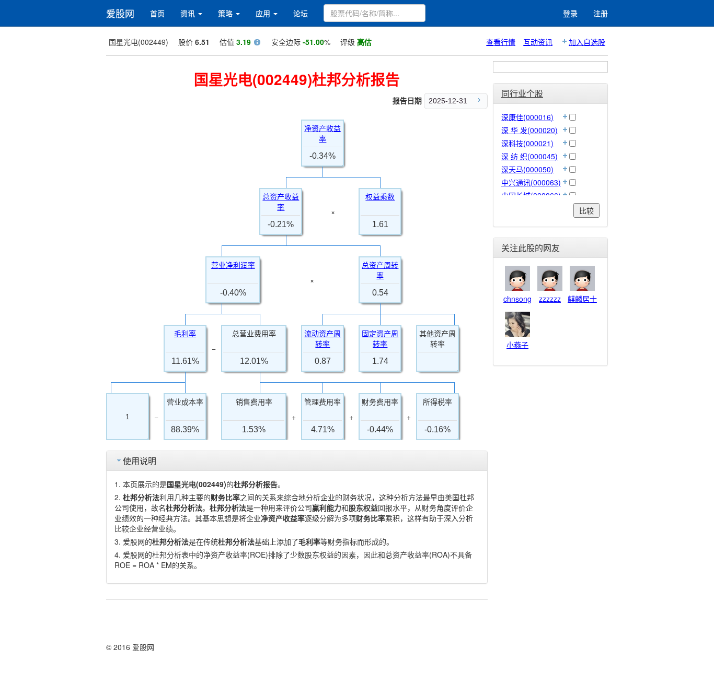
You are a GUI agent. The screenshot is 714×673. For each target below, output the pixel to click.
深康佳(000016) (527, 117)
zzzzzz (550, 298)
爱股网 (120, 13)
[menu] (456, 101)
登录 (570, 13)
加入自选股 (587, 42)
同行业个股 (522, 93)
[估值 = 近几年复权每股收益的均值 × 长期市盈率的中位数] (257, 43)
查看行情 (500, 42)
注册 (600, 13)
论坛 (300, 13)
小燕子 (517, 344)
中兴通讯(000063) (531, 182)
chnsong (517, 298)
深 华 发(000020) (529, 130)
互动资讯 (537, 42)
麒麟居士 (582, 298)
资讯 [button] (188, 13)
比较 (586, 210)
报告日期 (407, 100)
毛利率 (185, 333)
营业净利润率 (233, 265)
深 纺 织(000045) (529, 156)
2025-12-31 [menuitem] (448, 101)
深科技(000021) (527, 143)
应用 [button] (264, 13)
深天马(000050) (527, 169)
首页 (157, 13)
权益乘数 (380, 197)
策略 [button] (226, 13)
